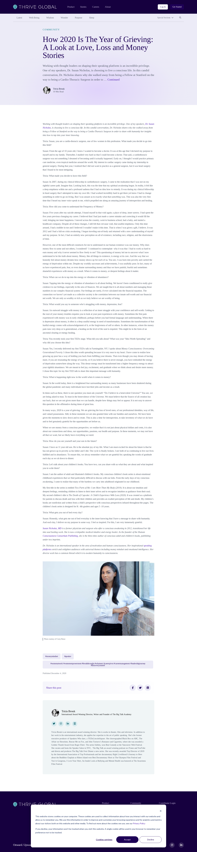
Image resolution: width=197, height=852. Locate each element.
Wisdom (50, 17)
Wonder (64, 17)
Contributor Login (167, 803)
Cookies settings (104, 839)
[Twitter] (140, 688)
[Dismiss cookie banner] (161, 811)
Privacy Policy (139, 823)
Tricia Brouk (59, 89)
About (108, 7)
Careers (95, 7)
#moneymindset (51, 656)
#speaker (67, 656)
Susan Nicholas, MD (52, 528)
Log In (163, 7)
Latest (19, 17)
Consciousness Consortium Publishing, (60, 536)
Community (51, 29)
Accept (127, 839)
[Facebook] (133, 688)
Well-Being (34, 17)
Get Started (177, 7)
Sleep (91, 17)
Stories (83, 7)
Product (70, 7)
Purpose (78, 17)
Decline (150, 839)
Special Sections (163, 18)
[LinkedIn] (148, 688)
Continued (113, 79)
